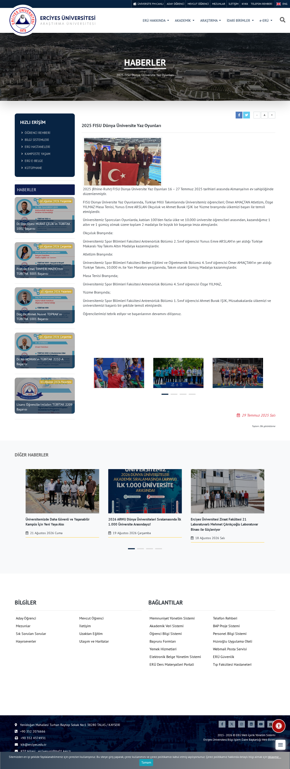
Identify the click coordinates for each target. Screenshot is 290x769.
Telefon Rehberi (225, 618)
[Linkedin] (251, 724)
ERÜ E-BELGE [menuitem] (33, 161)
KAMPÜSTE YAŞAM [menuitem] (36, 154)
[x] (231, 724)
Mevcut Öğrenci (91, 618)
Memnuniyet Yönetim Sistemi (172, 618)
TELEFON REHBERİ (261, 3)
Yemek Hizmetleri (163, 649)
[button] (280, 745)
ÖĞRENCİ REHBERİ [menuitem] (36, 133)
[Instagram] (241, 724)
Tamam (146, 762)
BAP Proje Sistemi (226, 626)
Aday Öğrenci (26, 618)
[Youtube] (261, 724)
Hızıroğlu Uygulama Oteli (232, 641)
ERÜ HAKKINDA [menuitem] (154, 20)
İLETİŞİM (233, 3)
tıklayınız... (274, 757)
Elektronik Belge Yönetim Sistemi (175, 656)
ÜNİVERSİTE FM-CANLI (149, 3)
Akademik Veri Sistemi (167, 626)
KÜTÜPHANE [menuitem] (32, 168)
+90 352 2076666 (32, 731)
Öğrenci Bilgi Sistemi (166, 633)
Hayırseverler (26, 641)
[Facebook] (222, 724)
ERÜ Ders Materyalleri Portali (172, 664)
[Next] (270, 724)
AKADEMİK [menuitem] (183, 20)
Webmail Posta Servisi (230, 649)
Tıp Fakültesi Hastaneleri (232, 664)
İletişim (85, 626)
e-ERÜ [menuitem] (265, 20)
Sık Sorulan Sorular (31, 633)
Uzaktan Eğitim (91, 633)
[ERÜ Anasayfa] (52, 20)
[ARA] (283, 20)
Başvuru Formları (163, 641)
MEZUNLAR (218, 3)
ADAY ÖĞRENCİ (175, 3)
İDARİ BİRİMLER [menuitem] (239, 20)
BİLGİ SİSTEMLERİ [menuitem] (36, 140)
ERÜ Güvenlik (223, 656)
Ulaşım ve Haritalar (94, 641)
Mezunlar (23, 626)
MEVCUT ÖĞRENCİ (198, 3)
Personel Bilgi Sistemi (229, 633)
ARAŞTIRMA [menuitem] (209, 20)
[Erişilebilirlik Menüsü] (278, 726)
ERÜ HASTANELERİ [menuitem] (36, 147)
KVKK (245, 3)
